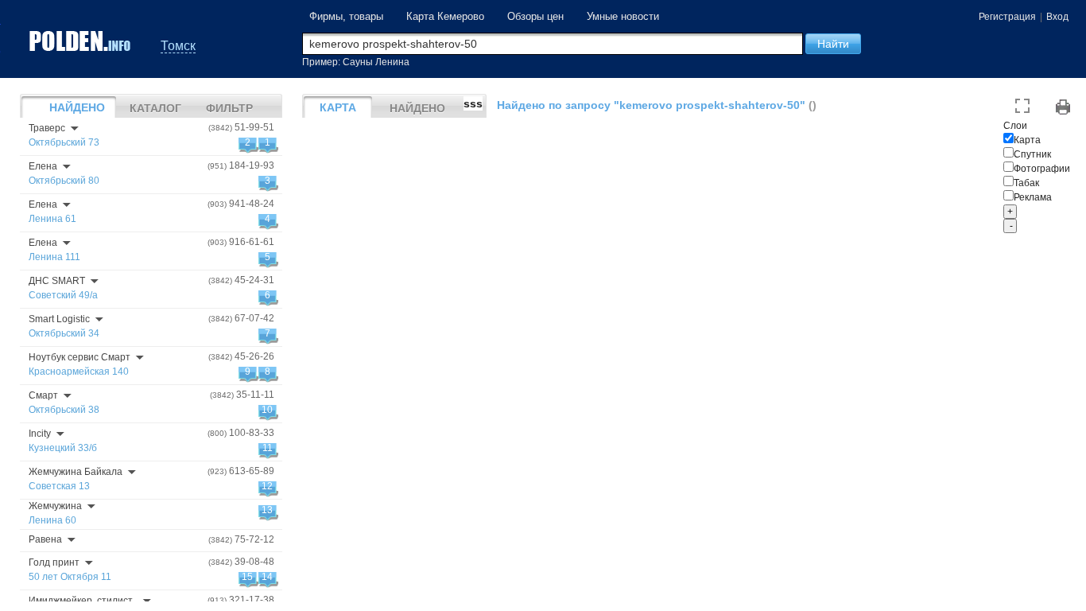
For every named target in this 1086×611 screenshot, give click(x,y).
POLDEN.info (81, 41)
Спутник (1032, 154)
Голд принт (54, 562)
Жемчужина (55, 506)
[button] (833, 43)
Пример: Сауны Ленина (355, 62)
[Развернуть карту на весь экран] (1022, 107)
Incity (40, 433)
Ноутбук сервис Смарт (79, 357)
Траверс (47, 128)
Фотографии (1042, 168)
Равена (45, 539)
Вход (1057, 16)
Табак (1026, 183)
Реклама (1033, 197)
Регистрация (1007, 16)
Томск (178, 46)
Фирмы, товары (346, 16)
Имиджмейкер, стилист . (83, 600)
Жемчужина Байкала (75, 471)
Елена (43, 166)
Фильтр (229, 108)
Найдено (77, 107)
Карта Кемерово (445, 16)
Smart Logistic (59, 319)
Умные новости (623, 16)
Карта (1027, 140)
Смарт (43, 395)
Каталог (155, 108)
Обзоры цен (535, 16)
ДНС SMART (57, 280)
